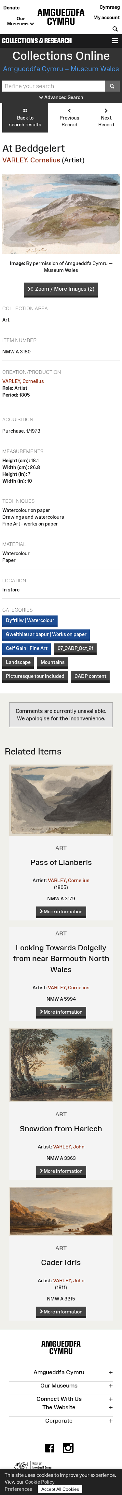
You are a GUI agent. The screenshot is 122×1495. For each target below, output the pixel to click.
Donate (11, 7)
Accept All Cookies (60, 1489)
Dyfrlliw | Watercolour (30, 620)
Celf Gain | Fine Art (26, 648)
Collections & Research (37, 40)
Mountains (53, 662)
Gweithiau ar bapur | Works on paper (46, 634)
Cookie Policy (40, 1482)
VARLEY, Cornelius (31, 160)
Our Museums (18, 21)
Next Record (106, 121)
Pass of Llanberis (61, 862)
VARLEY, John (69, 1146)
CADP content (90, 676)
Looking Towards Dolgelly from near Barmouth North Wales (61, 958)
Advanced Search (63, 97)
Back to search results (25, 121)
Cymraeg (110, 7)
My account (106, 17)
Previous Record (69, 121)
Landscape (18, 662)
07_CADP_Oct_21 (75, 648)
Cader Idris (61, 1262)
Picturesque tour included (35, 676)
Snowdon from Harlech (61, 1128)
